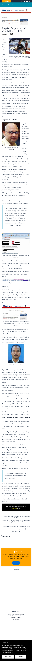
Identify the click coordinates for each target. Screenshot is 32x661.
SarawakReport (7, 5)
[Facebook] (21, 1)
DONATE (6, 1)
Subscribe (14, 508)
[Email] (29, 1)
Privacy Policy (16, 619)
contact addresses (19, 297)
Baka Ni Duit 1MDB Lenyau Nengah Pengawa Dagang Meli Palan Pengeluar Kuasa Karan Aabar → (16, 521)
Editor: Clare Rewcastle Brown (16, 615)
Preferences (8, 656)
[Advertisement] (16, 589)
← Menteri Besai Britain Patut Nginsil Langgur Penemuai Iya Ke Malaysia (16, 517)
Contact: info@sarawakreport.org (16, 614)
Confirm (20, 656)
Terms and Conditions (16, 617)
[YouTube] (27, 1)
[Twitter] (24, 1)
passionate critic (9, 342)
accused (21, 96)
